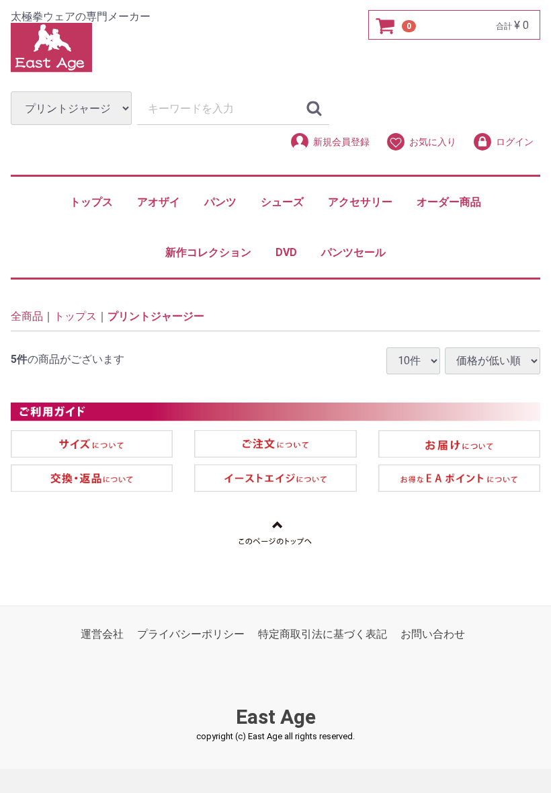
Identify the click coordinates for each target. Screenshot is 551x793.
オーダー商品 (449, 202)
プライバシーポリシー (191, 634)
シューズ (282, 202)
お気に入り (432, 141)
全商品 (27, 316)
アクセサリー (360, 202)
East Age (276, 716)
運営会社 (102, 634)
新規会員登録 (341, 141)
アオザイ (158, 202)
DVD (286, 252)
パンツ (220, 202)
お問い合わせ (432, 634)
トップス (91, 202)
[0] (385, 25)
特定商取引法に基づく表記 (322, 634)
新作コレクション (208, 252)
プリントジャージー (156, 316)
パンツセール (353, 252)
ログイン (515, 141)
